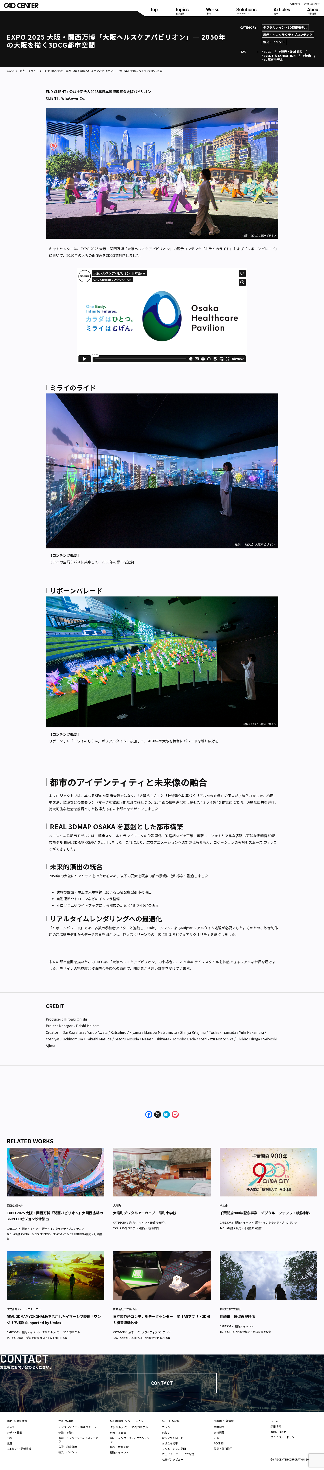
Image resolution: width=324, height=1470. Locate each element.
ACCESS (218, 1443)
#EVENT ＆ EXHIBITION (279, 56)
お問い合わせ (312, 4)
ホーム (274, 1421)
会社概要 (219, 1432)
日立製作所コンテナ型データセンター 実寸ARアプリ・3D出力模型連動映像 (161, 1319)
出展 (9, 1438)
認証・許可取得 (223, 1448)
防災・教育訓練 (67, 1446)
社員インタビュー (172, 1459)
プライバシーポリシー (283, 1437)
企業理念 (219, 1427)
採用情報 (295, 4)
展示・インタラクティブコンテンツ (287, 34)
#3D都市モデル (272, 59)
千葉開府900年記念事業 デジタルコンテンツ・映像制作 (265, 1212)
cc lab (165, 1432)
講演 (9, 1443)
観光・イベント (274, 42)
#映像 (307, 56)
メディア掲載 (14, 1432)
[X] (157, 1114)
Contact (162, 1383)
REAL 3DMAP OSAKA (80, 842)
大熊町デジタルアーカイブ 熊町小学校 (144, 1212)
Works (11, 71)
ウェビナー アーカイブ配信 (178, 1454)
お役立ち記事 (170, 1443)
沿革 (216, 1438)
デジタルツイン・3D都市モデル (285, 27)
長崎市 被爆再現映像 (237, 1316)
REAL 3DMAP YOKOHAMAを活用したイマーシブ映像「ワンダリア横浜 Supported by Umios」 (54, 1319)
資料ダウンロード (172, 1438)
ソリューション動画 (174, 1448)
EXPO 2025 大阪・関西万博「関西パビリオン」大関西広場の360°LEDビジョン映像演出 (55, 1215)
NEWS (10, 1427)
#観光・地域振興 (290, 52)
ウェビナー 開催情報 (19, 1448)
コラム (166, 1427)
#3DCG (267, 52)
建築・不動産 (66, 1432)
